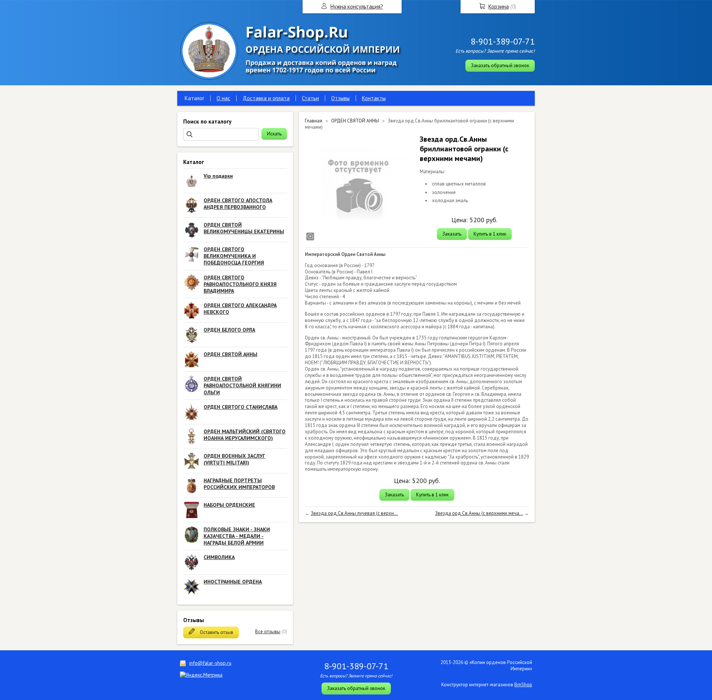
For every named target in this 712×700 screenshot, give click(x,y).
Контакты (374, 98)
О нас (223, 98)
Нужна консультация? (356, 6)
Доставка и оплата (266, 98)
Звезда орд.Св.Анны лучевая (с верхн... (354, 513)
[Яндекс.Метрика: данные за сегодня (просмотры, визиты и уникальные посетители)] (201, 674)
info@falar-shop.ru (210, 663)
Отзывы (340, 98)
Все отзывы (267, 631)
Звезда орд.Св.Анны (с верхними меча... (479, 513)
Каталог (194, 98)
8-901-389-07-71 (503, 41)
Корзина (498, 6)
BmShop (523, 684)
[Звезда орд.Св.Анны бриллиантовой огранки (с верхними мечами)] (358, 188)
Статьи (310, 98)
